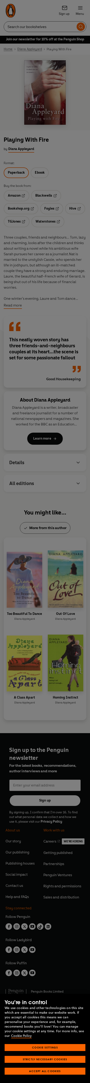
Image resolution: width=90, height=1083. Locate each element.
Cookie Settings (45, 1047)
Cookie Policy (21, 1036)
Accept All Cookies (45, 1071)
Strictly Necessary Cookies (45, 1059)
